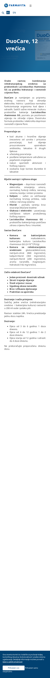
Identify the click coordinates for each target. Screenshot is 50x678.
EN (14, 12)
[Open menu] (30, 5)
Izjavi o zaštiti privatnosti (12, 662)
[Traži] (3, 13)
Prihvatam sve (13, 668)
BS (8, 12)
